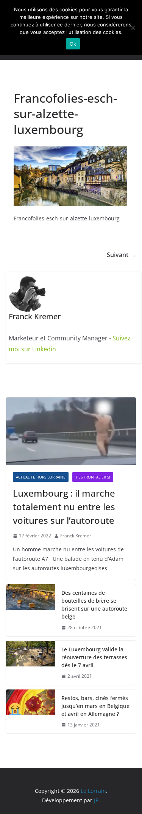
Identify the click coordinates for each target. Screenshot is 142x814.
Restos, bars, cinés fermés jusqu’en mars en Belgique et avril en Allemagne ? (95, 705)
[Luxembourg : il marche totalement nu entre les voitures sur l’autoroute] (71, 431)
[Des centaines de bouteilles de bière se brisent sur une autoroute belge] (30, 610)
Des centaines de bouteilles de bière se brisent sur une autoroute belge (94, 604)
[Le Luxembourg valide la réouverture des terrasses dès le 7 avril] (30, 663)
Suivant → (121, 255)
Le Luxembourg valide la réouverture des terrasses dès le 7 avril (94, 657)
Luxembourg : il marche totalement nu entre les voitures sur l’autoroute (64, 506)
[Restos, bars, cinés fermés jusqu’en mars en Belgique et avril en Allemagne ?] (30, 711)
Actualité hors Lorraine (41, 477)
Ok (73, 44)
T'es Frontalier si (92, 477)
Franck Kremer (75, 535)
